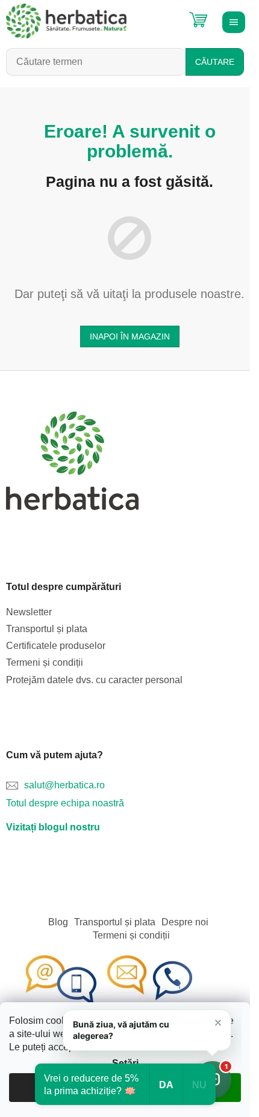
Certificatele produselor (55, 646)
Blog (58, 922)
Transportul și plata (46, 629)
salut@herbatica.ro (64, 785)
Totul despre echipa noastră (65, 803)
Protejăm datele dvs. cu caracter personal (94, 680)
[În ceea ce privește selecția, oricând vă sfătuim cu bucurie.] (108, 980)
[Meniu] (232, 21)
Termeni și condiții (44, 662)
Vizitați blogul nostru (53, 827)
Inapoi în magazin (130, 336)
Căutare (214, 62)
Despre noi (184, 922)
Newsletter (29, 612)
